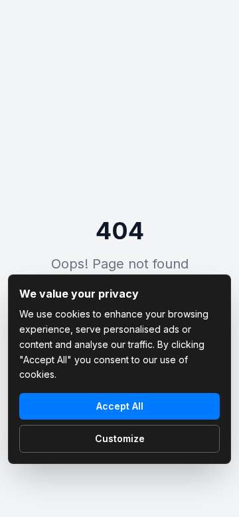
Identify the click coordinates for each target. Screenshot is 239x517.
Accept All (119, 406)
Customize (120, 438)
